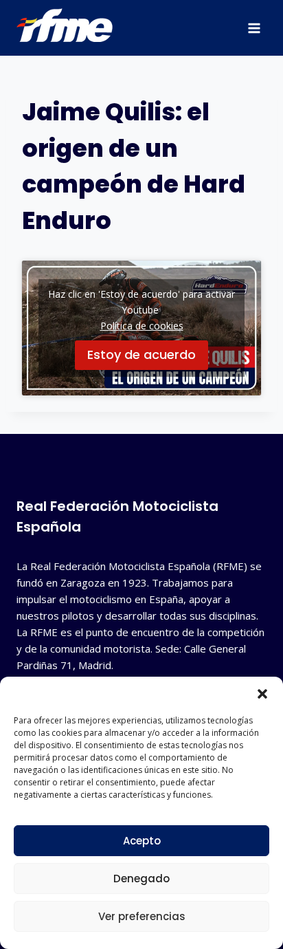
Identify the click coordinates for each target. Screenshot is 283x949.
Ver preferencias (141, 916)
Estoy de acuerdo (141, 354)
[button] (262, 694)
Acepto (142, 840)
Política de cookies (141, 325)
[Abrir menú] (254, 28)
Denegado (141, 878)
